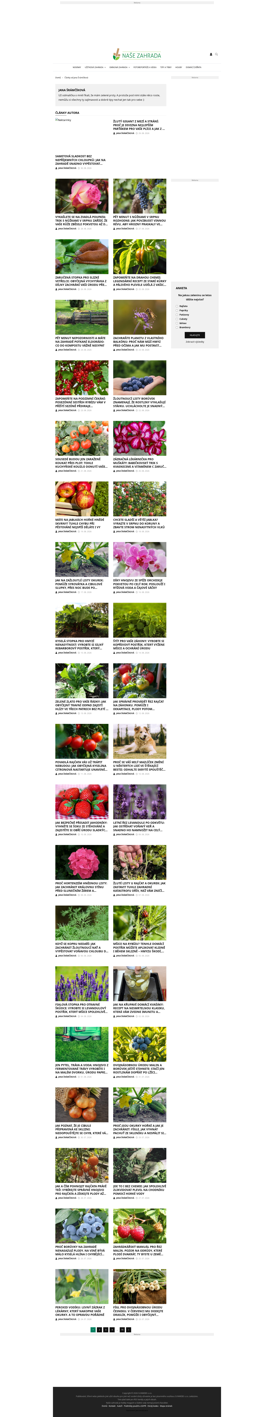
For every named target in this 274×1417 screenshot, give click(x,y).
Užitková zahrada (94, 67)
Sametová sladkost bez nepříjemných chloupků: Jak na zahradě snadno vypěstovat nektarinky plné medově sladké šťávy (80, 163)
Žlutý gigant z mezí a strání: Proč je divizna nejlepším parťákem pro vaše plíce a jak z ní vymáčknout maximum (139, 126)
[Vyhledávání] (216, 54)
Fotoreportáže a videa (145, 67)
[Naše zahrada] (137, 54)
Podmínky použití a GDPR (135, 1406)
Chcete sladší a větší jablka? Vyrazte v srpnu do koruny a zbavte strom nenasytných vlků (139, 523)
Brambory (184, 327)
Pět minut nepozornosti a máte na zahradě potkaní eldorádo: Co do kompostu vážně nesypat (80, 341)
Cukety (183, 319)
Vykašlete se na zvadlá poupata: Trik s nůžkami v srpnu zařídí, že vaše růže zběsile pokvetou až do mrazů (81, 222)
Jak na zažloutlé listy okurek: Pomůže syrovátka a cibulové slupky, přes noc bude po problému (79, 585)
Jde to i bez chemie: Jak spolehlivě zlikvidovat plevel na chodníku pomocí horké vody (139, 1190)
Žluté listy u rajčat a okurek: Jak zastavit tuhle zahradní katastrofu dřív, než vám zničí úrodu (139, 888)
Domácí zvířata (193, 67)
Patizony (184, 314)
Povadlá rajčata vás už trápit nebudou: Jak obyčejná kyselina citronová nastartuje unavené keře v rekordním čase (80, 767)
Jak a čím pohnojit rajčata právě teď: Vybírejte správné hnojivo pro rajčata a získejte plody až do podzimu (81, 1191)
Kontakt (112, 1406)
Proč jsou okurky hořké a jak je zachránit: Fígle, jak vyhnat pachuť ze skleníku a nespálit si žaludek (138, 1131)
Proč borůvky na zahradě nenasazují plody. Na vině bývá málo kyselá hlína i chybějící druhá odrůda (80, 1252)
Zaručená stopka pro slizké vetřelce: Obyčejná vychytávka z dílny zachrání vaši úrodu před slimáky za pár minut (80, 283)
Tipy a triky (166, 67)
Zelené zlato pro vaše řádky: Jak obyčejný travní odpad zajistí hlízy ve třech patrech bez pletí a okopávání (81, 707)
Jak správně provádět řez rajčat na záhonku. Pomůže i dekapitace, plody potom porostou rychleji (138, 707)
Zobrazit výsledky (195, 341)
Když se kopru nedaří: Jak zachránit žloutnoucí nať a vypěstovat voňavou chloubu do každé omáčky (81, 949)
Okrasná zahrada (118, 67)
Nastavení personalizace (137, 1410)
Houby (178, 67)
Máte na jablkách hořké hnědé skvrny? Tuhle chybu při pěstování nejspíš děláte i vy (79, 523)
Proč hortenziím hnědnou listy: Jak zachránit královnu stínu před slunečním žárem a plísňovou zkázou (81, 888)
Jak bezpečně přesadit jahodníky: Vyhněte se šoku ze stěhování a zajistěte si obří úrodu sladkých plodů (81, 828)
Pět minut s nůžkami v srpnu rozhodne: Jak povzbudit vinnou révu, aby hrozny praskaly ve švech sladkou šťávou (139, 222)
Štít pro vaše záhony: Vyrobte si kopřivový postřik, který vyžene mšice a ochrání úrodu (139, 644)
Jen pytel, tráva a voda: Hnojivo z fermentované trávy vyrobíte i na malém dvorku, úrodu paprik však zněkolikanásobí (81, 1070)
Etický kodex (153, 1406)
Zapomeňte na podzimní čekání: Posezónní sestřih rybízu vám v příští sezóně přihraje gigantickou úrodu (80, 404)
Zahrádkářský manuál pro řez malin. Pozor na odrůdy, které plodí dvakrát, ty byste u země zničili (137, 1252)
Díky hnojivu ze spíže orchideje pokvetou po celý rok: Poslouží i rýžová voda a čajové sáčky (139, 584)
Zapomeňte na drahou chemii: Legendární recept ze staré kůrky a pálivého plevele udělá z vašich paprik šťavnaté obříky (139, 283)
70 (122, 1329)
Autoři (119, 1406)
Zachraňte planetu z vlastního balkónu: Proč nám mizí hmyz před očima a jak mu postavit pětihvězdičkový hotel (138, 343)
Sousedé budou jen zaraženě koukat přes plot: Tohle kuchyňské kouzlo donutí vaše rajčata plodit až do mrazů (80, 464)
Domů (104, 1406)
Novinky (77, 67)
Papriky (183, 310)
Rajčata (183, 306)
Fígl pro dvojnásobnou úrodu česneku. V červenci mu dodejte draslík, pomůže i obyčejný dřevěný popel (138, 1312)
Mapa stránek (166, 1406)
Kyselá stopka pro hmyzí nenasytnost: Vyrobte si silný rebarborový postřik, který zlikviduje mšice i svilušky (79, 646)
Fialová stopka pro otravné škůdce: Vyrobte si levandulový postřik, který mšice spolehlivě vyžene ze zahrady (80, 1010)
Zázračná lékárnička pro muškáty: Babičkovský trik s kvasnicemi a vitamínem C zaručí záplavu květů (139, 464)
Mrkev (182, 323)
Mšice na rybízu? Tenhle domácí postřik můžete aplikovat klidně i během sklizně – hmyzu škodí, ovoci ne (139, 949)
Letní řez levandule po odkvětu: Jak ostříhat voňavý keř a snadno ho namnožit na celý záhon (139, 828)
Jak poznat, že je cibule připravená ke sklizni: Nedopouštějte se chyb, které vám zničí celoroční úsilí (81, 1131)
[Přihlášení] (211, 54)
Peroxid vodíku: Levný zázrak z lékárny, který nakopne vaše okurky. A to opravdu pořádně (80, 1311)
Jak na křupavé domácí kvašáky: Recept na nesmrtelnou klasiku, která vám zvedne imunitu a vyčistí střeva (139, 1010)
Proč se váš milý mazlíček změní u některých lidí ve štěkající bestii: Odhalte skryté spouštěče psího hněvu (139, 767)
